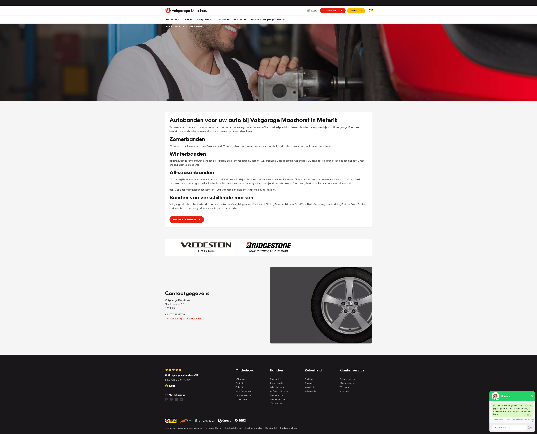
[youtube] (171, 399)
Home (167, 26)
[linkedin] (181, 399)
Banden (176, 26)
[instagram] (176, 399)
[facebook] (166, 399)
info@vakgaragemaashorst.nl (185, 318)
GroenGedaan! (207, 420)
